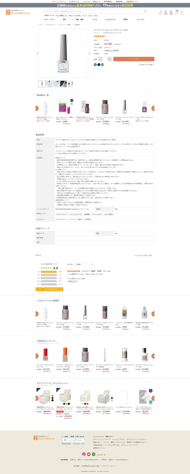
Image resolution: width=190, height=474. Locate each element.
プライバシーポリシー (109, 466)
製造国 (98, 209)
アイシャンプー (97, 214)
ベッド (84, 15)
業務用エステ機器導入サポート (137, 442)
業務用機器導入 (108, 1)
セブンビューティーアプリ (129, 445)
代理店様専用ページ (99, 445)
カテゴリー (40, 219)
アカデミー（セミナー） (59, 1)
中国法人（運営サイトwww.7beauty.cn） (115, 459)
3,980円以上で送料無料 (111, 50)
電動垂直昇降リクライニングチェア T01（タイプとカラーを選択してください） (64, 409)
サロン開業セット (61, 15)
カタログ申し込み (113, 445)
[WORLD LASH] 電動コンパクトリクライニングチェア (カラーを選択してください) (84, 409)
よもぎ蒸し (77, 15)
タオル (70, 15)
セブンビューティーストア (102, 439)
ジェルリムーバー (61, 214)
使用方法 (40, 151)
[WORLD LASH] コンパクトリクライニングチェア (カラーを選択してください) (104, 409)
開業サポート (97, 1)
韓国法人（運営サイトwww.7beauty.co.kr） (84, 459)
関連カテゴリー (42, 213)
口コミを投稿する (51, 289)
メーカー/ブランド (43, 209)
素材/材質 (40, 238)
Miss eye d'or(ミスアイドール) (112, 32)
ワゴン (96, 15)
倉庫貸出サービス (99, 448)
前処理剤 (87, 214)
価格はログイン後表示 (43, 121)
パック (90, 15)
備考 (38, 242)
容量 (97, 233)
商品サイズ (40, 233)
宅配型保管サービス (132, 1)
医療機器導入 (119, 1)
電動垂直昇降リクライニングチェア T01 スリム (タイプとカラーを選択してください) (45, 409)
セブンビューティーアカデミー (137, 439)
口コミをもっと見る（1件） (144, 255)
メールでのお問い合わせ (74, 440)
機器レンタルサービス (118, 442)
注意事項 (40, 158)
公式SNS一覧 (101, 455)
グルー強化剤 (109, 214)
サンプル (106, 442)
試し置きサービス (74, 1)
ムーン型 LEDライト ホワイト (124, 407)
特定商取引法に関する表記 (90, 466)
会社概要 (76, 466)
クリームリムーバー (76, 214)
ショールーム (86, 1)
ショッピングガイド (118, 439)
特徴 (38, 140)
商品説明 (40, 144)
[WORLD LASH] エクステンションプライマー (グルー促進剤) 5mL (85, 119)
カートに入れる (134, 59)
